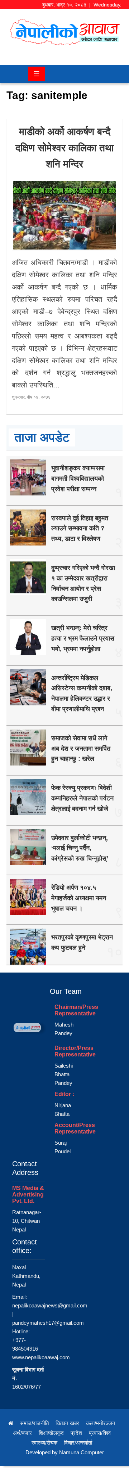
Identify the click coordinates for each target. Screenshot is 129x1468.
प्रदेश (76, 1433)
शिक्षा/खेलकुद (51, 1433)
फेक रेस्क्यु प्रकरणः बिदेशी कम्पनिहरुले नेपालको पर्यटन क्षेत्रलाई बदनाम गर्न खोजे (82, 798)
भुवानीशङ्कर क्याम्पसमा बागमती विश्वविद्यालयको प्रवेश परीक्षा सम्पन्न (78, 478)
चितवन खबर (67, 1423)
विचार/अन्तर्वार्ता (78, 1443)
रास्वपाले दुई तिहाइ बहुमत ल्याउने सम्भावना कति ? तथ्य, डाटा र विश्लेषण (79, 529)
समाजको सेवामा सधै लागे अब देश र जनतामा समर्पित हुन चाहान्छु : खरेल (80, 749)
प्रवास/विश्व (100, 1433)
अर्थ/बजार (22, 1433)
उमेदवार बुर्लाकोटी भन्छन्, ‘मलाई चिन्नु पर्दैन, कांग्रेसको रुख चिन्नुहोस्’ (79, 848)
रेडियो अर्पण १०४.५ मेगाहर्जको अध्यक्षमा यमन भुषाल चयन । (78, 898)
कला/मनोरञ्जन (100, 1423)
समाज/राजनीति (34, 1423)
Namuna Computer (81, 1452)
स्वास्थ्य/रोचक (44, 1443)
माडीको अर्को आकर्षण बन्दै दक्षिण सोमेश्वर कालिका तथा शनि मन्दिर (64, 148)
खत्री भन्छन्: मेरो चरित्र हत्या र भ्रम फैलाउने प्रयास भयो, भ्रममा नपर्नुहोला (82, 638)
